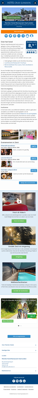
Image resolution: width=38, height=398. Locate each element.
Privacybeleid (7, 389)
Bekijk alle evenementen (28, 183)
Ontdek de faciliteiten (20, 291)
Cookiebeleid (20, 386)
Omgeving (19, 257)
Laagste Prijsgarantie (22, 389)
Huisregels (31, 389)
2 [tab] (19, 325)
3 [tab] (21, 325)
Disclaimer (13, 389)
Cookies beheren (29, 386)
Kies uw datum (19, 31)
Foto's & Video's (19, 221)
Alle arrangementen (19, 336)
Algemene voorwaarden (10, 386)
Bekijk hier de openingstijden (28, 113)
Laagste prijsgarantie (13, 17)
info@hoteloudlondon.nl (8, 366)
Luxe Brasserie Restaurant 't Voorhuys (15, 63)
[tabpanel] (19, 310)
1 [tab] (18, 325)
